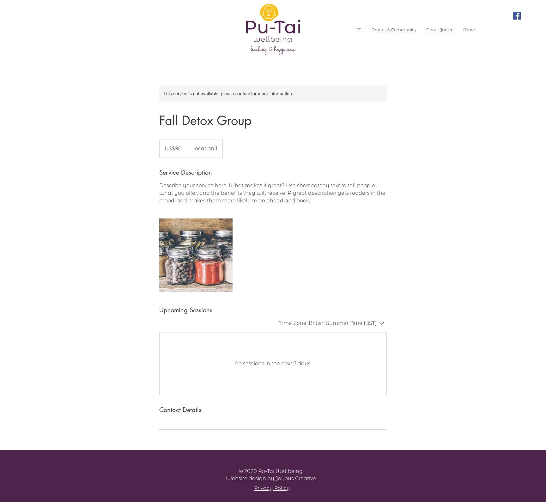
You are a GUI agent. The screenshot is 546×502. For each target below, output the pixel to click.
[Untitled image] (196, 255)
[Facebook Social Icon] (517, 16)
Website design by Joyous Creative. (271, 478)
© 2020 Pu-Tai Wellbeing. (271, 471)
